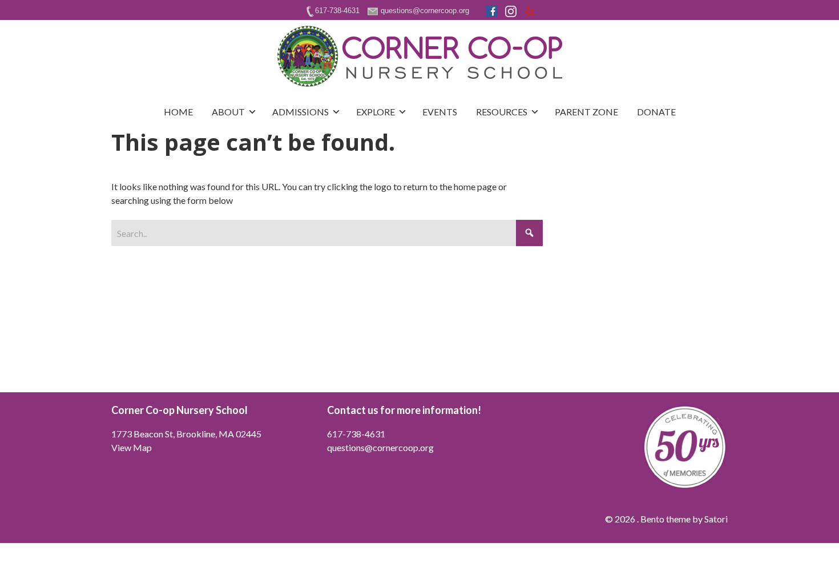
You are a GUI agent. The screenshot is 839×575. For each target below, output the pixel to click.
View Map (131, 447)
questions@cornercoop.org (380, 447)
